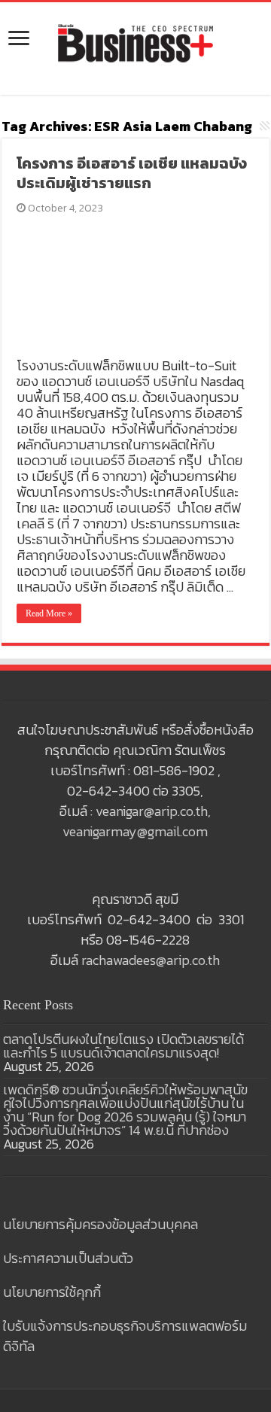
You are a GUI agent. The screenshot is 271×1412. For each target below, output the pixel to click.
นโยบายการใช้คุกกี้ (52, 1292)
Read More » (49, 613)
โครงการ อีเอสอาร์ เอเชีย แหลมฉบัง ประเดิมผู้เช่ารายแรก (132, 173)
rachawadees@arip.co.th (150, 960)
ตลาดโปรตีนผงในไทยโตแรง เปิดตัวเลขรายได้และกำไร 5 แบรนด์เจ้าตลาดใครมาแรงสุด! (123, 1046)
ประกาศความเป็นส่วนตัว (68, 1258)
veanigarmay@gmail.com (135, 831)
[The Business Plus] (135, 42)
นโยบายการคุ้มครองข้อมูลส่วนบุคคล (100, 1224)
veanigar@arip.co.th (152, 811)
